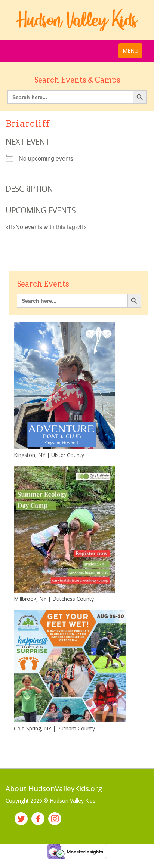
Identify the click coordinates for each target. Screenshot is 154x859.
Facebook (37, 818)
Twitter (21, 818)
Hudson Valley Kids (77, 20)
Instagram (54, 818)
